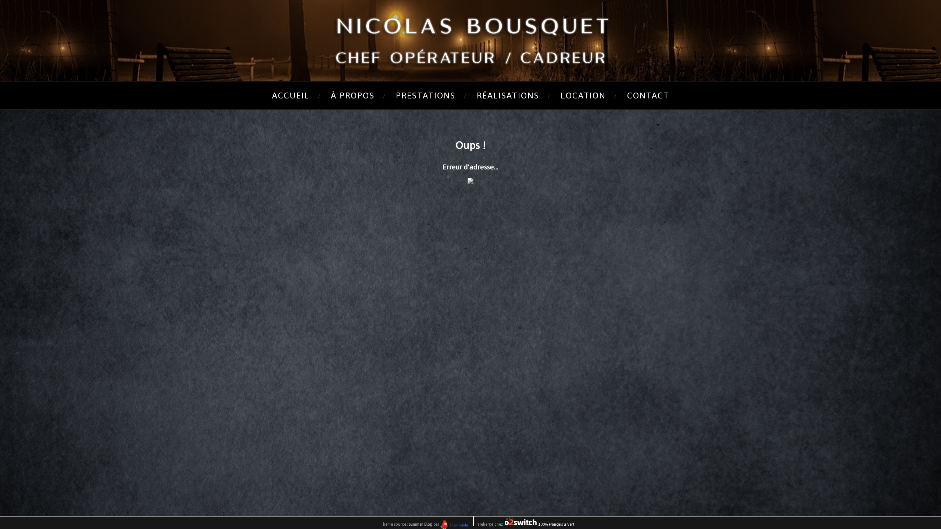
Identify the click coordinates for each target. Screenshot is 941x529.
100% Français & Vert (556, 524)
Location (583, 95)
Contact (648, 95)
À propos (353, 95)
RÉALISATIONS (508, 95)
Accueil (291, 95)
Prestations (425, 95)
